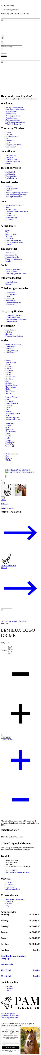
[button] (28, 470)
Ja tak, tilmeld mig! (10, 1047)
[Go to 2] (20, 490)
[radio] (10, 647)
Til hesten (4, 504)
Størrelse (4, 650)
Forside (3, 500)
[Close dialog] (39, 1028)
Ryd (9, 653)
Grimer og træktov (7, 508)
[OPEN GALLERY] (16, 470)
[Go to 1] (7, 490)
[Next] (4, 483)
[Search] (2, 43)
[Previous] (2, 483)
